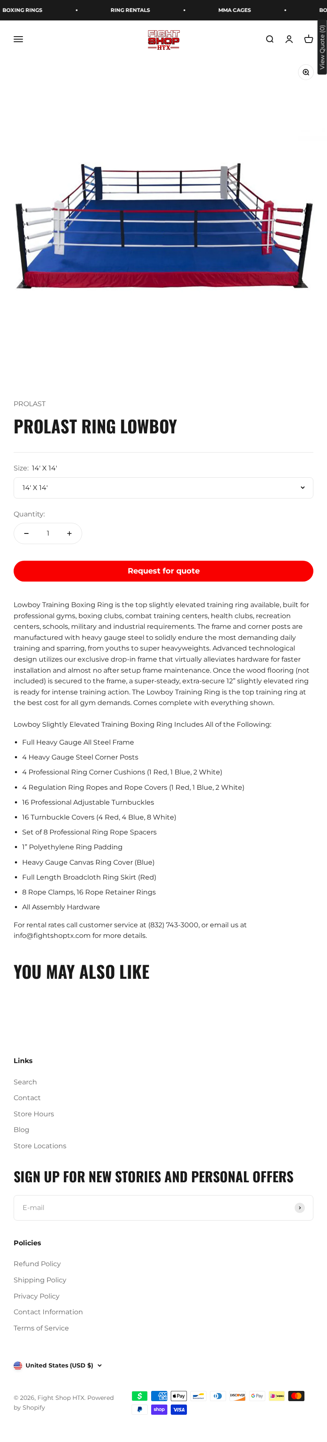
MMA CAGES (226, 10)
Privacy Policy (37, 1296)
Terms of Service (41, 1328)
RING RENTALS (122, 10)
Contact (27, 1098)
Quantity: (29, 514)
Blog (21, 1130)
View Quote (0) (322, 47)
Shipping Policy (40, 1280)
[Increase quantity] (69, 533)
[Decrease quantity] (26, 533)
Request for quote (164, 571)
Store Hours (34, 1114)
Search (25, 1082)
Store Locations (40, 1146)
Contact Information (48, 1312)
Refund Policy (37, 1264)
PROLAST (30, 404)
